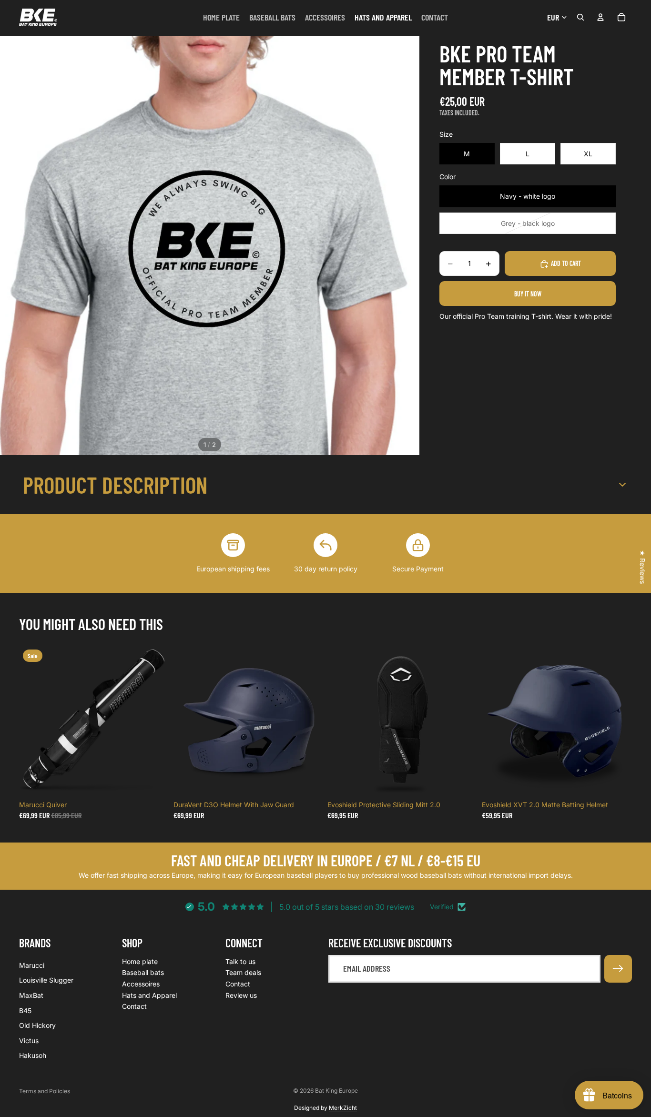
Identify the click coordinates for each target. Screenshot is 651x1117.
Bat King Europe (336, 1090)
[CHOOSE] (308, 781)
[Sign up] (618, 969)
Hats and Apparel (149, 995)
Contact (134, 1006)
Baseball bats (143, 972)
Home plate (140, 961)
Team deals (243, 972)
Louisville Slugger (46, 980)
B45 (25, 1010)
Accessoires (141, 984)
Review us (241, 995)
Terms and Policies (44, 1091)
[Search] (580, 17)
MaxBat (31, 995)
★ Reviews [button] (643, 567)
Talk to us (240, 961)
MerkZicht (343, 1107)
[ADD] (154, 781)
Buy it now (527, 294)
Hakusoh (32, 1055)
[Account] (600, 17)
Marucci (31, 965)
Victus (29, 1040)
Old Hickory (37, 1025)
